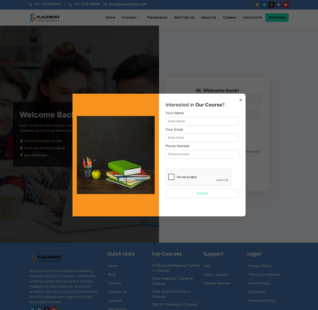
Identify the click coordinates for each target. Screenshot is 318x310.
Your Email (174, 130)
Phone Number (177, 146)
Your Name (174, 113)
